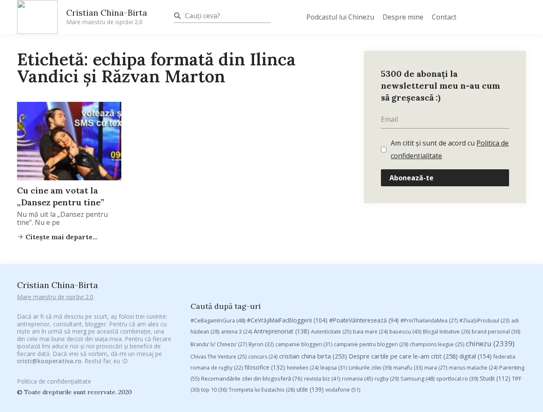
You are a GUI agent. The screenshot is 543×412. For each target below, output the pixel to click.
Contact (444, 17)
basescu (405, 331)
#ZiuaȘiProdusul (484, 320)
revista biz (322, 378)
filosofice (264, 367)
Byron (261, 344)
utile (310, 389)
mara (435, 367)
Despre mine (403, 17)
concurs (262, 356)
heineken (303, 367)
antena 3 (236, 331)
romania (357, 378)
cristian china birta (313, 356)
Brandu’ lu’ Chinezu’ (218, 344)
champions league (437, 344)
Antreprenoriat (281, 331)
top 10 (214, 389)
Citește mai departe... (61, 237)
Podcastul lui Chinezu (340, 17)
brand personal (496, 331)
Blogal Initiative (446, 331)
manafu (408, 367)
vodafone (342, 389)
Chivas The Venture (218, 356)
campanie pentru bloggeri (371, 344)
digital (475, 356)
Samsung (417, 378)
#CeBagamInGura (217, 320)
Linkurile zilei (370, 367)
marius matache (473, 367)
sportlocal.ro (457, 378)
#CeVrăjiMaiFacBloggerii (287, 320)
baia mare (370, 331)
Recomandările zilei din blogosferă (251, 378)
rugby (387, 378)
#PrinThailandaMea (429, 320)
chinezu (490, 343)
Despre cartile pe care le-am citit (403, 356)
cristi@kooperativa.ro (49, 361)
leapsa (333, 367)
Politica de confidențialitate (54, 381)
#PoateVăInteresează (364, 320)
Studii (495, 378)
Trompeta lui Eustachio (262, 389)
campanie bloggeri (303, 344)
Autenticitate (331, 331)
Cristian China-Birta (106, 16)
